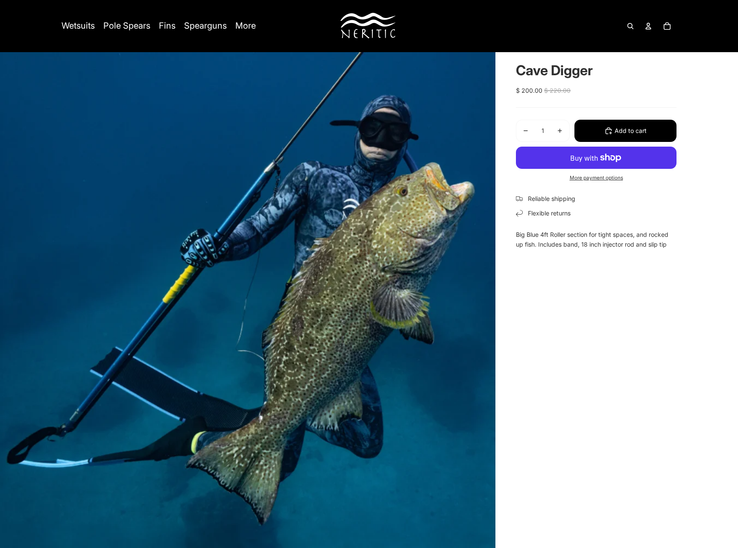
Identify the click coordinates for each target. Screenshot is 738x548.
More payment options (596, 178)
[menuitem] (78, 26)
